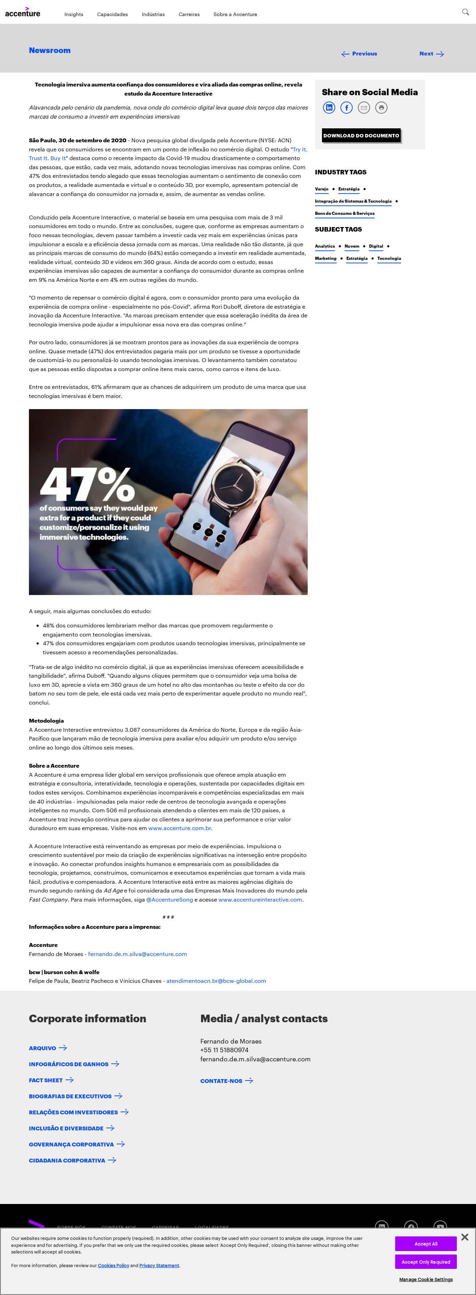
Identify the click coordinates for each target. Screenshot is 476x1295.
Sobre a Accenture (235, 13)
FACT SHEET (46, 1080)
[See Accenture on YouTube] (440, 1227)
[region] (238, 1261)
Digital (376, 246)
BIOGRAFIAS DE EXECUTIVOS (70, 1096)
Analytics (325, 246)
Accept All (426, 1243)
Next (426, 53)
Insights (73, 13)
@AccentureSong (169, 899)
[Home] (22, 12)
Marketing (326, 258)
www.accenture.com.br (179, 827)
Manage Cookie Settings (426, 1279)
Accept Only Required (426, 1261)
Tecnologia (389, 258)
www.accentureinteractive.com (260, 899)
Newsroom (50, 50)
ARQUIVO (42, 1048)
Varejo (322, 188)
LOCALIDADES (212, 1227)
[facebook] (346, 112)
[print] (381, 112)
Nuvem (352, 246)
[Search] (465, 11)
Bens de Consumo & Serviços (345, 213)
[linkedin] (329, 112)
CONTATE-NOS (221, 1080)
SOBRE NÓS (71, 1227)
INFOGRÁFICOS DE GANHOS (68, 1064)
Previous (364, 53)
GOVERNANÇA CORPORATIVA (71, 1144)
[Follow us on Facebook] (411, 1227)
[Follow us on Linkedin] (382, 1227)
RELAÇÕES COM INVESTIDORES (73, 1112)
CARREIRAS (165, 1227)
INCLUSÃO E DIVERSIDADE (66, 1128)
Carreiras (189, 13)
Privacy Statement (159, 1265)
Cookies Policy (113, 1265)
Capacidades (112, 13)
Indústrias (153, 13)
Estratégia (349, 188)
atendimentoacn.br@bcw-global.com (216, 980)
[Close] (465, 1237)
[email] (364, 112)
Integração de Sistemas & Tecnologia (353, 201)
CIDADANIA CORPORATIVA (67, 1160)
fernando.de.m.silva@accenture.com (137, 953)
